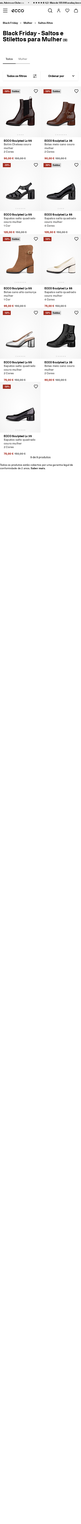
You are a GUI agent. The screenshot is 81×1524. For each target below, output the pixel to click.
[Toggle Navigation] (5, 10)
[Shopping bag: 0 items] (76, 10)
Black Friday (10, 22)
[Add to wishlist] (36, 91)
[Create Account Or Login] (58, 10)
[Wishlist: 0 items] (67, 10)
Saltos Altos (45, 22)
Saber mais (38, 468)
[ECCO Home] (17, 10)
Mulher (28, 22)
